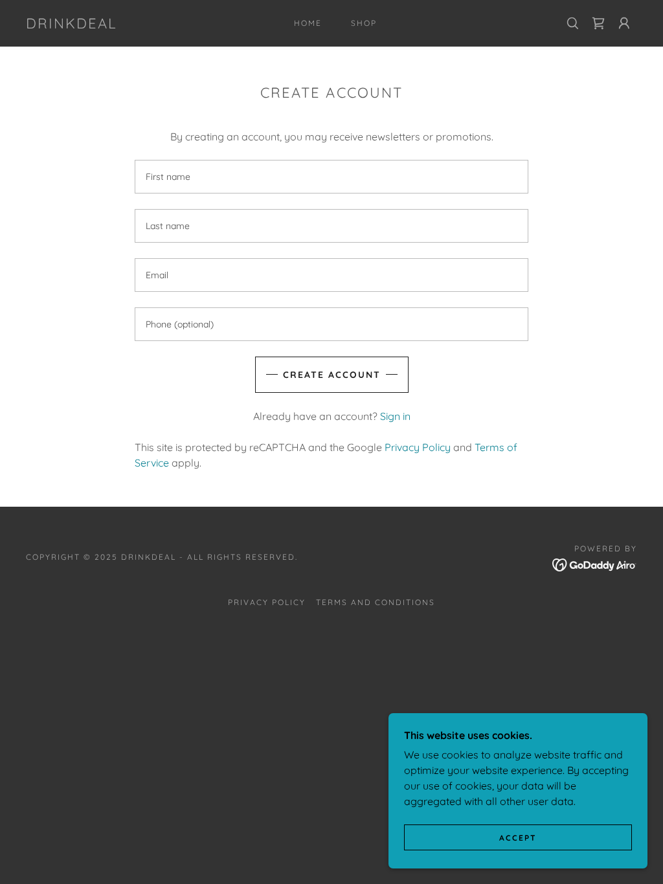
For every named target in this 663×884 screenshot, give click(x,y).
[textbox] (331, 176)
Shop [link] (364, 23)
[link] (71, 24)
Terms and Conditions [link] (375, 602)
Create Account (332, 375)
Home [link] (308, 23)
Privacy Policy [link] (418, 447)
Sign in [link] (395, 416)
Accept (518, 838)
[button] (624, 23)
